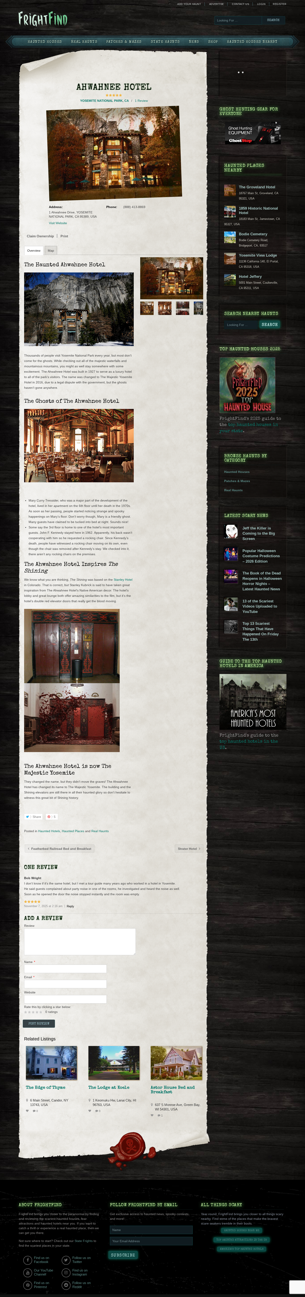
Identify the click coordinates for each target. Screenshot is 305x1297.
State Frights (84, 1241)
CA (126, 100)
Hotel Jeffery (250, 276)
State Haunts (165, 42)
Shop (213, 42)
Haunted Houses (45, 42)
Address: (56, 207)
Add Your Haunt (189, 4)
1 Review (141, 100)
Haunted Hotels (49, 831)
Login (261, 4)
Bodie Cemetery (253, 234)
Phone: (111, 207)
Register (279, 4)
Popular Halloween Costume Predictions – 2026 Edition (261, 556)
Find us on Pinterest (41, 1285)
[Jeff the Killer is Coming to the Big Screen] (231, 537)
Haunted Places (73, 831)
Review (29, 925)
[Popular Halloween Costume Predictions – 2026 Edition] (231, 559)
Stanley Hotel (123, 579)
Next (200, 308)
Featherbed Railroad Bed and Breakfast (60, 848)
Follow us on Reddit (81, 1285)
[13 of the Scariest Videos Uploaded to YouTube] (231, 610)
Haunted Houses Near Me (241, 1230)
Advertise (216, 4)
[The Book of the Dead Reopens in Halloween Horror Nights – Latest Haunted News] (231, 582)
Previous (143, 308)
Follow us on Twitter (81, 1260)
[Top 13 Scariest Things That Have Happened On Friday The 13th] (231, 632)
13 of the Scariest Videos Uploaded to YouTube (259, 606)
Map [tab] (51, 250)
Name (29, 962)
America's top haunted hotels (241, 1249)
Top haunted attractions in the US (241, 1240)
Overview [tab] (33, 250)
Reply (70, 906)
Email (29, 977)
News (194, 42)
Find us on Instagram (80, 1272)
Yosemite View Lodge (258, 255)
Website (30, 992)
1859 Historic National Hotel (258, 210)
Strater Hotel (188, 848)
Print (64, 236)
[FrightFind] (61, 19)
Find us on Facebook (41, 1260)
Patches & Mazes (124, 42)
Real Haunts (84, 42)
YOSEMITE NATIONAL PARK (101, 100)
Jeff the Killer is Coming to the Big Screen (258, 533)
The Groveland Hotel (257, 187)
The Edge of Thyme (45, 1088)
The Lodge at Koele (108, 1088)
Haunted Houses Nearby (252, 42)
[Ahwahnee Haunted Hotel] (171, 278)
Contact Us (240, 4)
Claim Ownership (40, 236)
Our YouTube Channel (43, 1272)
